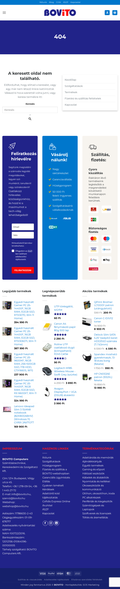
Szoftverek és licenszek (96, 513)
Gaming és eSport (93, 469)
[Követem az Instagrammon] (50, 523)
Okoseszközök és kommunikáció (93, 487)
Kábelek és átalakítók (95, 477)
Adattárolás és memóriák (98, 457)
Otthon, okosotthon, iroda (98, 493)
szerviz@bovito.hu (13, 498)
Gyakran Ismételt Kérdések (53, 487)
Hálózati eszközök (93, 473)
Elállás (46, 481)
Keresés (30, 103)
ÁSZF (65, 2)
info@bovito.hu (21, 494)
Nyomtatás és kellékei (96, 481)
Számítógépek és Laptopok (93, 507)
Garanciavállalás (62, 179)
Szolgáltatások (51, 461)
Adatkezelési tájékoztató (56, 579)
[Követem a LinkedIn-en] (56, 523)
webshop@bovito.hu (15, 506)
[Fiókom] (107, 12)
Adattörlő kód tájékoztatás (51, 495)
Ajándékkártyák (92, 461)
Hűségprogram (51, 465)
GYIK (58, 2)
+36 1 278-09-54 (22, 486)
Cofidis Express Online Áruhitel (56, 503)
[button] (4, 12)
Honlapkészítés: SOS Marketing (82, 584)
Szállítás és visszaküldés (30, 579)
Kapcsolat (75, 2)
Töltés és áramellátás (95, 517)
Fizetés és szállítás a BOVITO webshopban (55, 471)
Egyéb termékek (93, 465)
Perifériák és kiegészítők (97, 501)
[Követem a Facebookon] (45, 523)
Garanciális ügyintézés (56, 477)
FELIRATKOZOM (22, 270)
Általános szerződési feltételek (86, 579)
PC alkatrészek (91, 497)
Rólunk (43, 2)
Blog (51, 2)
